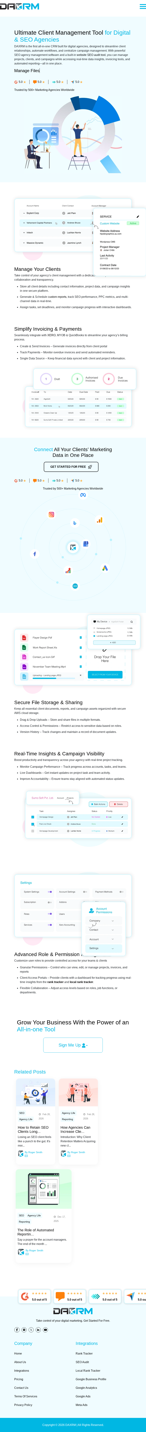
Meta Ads (81, 1404)
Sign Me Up (70, 1045)
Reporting (67, 1119)
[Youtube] (46, 1330)
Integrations (21, 1370)
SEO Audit (82, 1362)
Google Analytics (86, 1387)
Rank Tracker (84, 1353)
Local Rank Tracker (88, 1370)
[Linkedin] (39, 1330)
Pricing (18, 1379)
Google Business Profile (91, 1379)
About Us (20, 1362)
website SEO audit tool (91, 54)
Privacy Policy (23, 1404)
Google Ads (83, 1396)
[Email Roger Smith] (26, 1155)
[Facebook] (17, 1330)
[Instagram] (24, 1330)
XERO (51, 335)
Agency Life (25, 1119)
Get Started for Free (68, 466)
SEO (21, 1113)
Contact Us (21, 1387)
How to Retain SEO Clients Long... (33, 1129)
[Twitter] (32, 1330)
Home (18, 1353)
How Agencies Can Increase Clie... (75, 1129)
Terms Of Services (25, 1396)
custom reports (57, 296)
